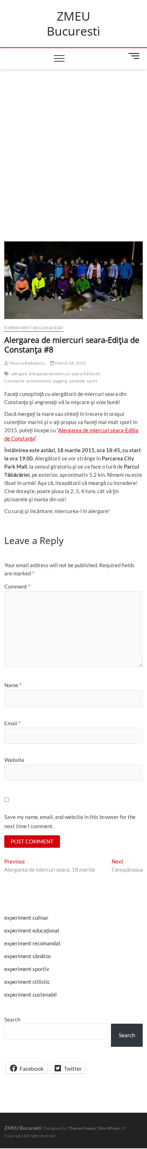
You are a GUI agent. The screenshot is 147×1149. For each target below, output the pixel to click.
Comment (17, 586)
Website (14, 760)
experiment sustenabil (30, 994)
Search (12, 1019)
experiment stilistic (27, 981)
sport (92, 380)
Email (12, 723)
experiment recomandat (33, 327)
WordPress (109, 1128)
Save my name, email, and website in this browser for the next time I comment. (70, 821)
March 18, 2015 (70, 363)
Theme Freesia (82, 1128)
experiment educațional (31, 930)
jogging (60, 380)
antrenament (38, 380)
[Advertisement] (73, 146)
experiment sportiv (26, 969)
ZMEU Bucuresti (73, 23)
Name (12, 685)
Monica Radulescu (27, 363)
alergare (19, 373)
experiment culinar (26, 917)
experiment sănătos (27, 956)
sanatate (77, 380)
